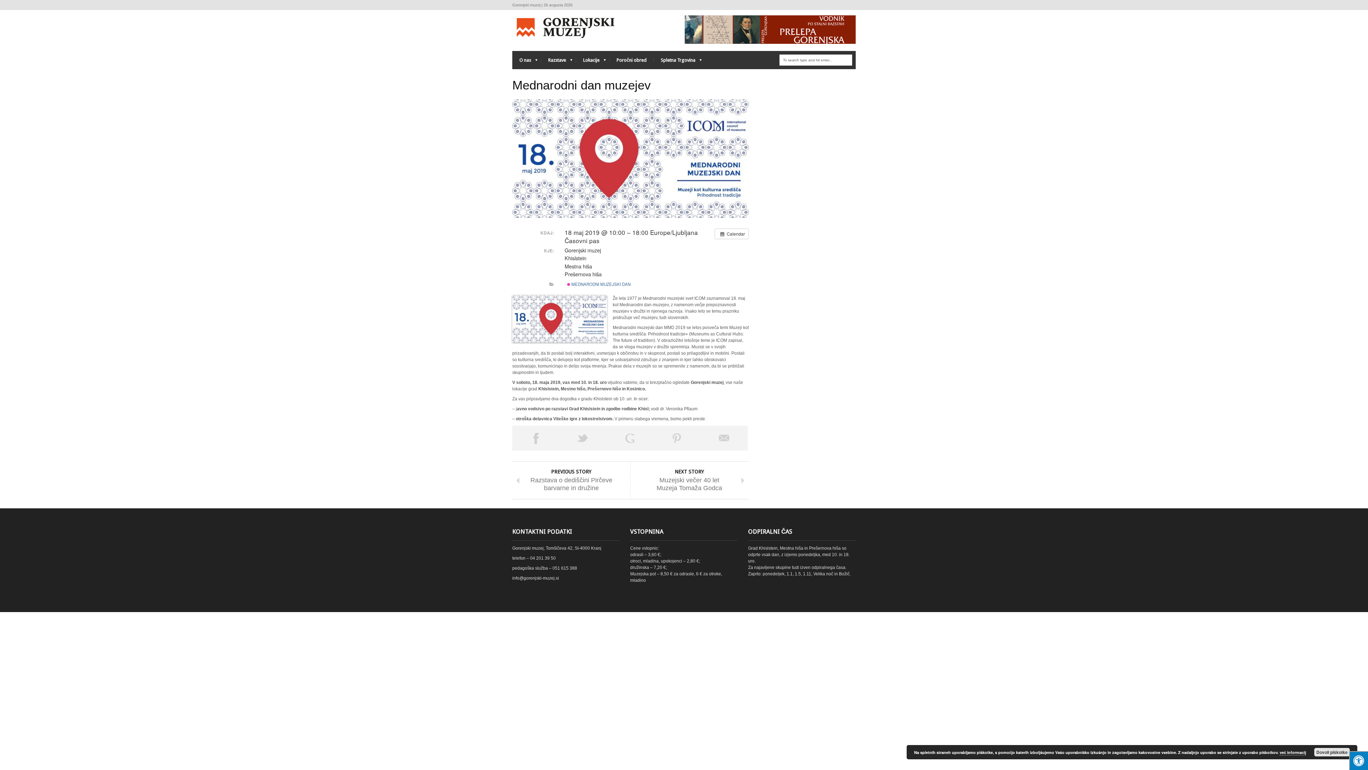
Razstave (553, 61)
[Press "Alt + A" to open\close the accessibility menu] (1358, 760)
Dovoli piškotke (1332, 752)
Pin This (676, 438)
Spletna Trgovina (674, 61)
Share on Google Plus (629, 438)
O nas (521, 61)
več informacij (1293, 752)
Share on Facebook (535, 438)
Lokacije (588, 61)
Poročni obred (632, 60)
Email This (724, 438)
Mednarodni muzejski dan (600, 284)
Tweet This (582, 438)
